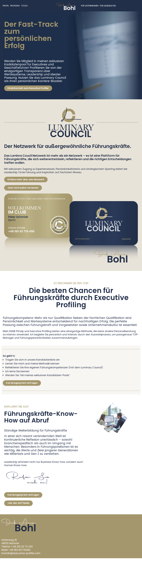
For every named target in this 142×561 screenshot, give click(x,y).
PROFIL (6, 5)
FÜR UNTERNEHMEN (89, 5)
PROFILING (15, 5)
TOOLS (24, 5)
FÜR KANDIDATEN (108, 5)
